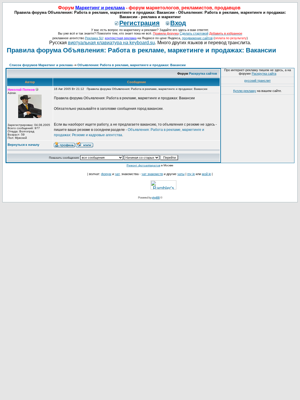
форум (106, 174)
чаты (181, 174)
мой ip (206, 174)
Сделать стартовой (194, 33)
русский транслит (257, 80)
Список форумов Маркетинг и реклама (41, 65)
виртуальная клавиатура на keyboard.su (111, 42)
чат (117, 174)
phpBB (156, 197)
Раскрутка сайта (264, 73)
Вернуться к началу (23, 144)
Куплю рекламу (244, 91)
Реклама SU (94, 38)
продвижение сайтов (197, 38)
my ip (191, 174)
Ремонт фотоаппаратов (143, 165)
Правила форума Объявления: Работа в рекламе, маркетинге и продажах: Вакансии (141, 50)
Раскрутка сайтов (203, 73)
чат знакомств (152, 174)
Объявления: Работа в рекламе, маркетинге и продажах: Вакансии (131, 65)
